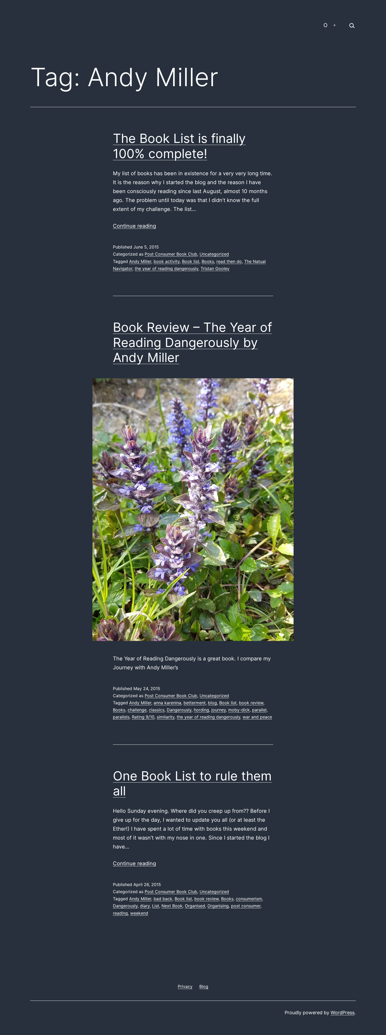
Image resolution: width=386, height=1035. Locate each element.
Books (208, 261)
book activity (167, 261)
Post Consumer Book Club (171, 254)
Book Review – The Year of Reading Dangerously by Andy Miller (192, 342)
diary (145, 905)
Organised (195, 905)
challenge (137, 709)
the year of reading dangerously (166, 268)
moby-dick (239, 709)
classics (156, 709)
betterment (195, 702)
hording (201, 709)
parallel (259, 709)
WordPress (342, 1012)
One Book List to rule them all (192, 783)
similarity (165, 717)
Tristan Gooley (215, 268)
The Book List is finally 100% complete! (179, 146)
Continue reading (134, 226)
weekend (139, 913)
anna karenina (167, 702)
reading (120, 913)
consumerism (249, 898)
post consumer (245, 905)
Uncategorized (214, 254)
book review (251, 702)
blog (212, 702)
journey (218, 709)
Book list (190, 261)
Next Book (171, 905)
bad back (163, 898)
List (155, 905)
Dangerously (179, 709)
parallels (121, 717)
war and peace (257, 717)
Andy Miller (140, 261)
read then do (229, 261)
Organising (218, 905)
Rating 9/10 (143, 717)
